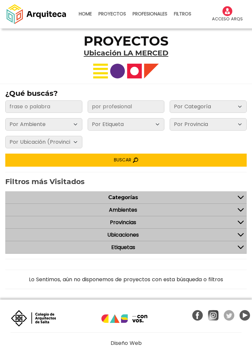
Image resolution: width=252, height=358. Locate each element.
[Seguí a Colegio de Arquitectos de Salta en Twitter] (229, 315)
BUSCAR (123, 160)
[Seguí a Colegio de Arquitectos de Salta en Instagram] (213, 315)
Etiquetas (123, 247)
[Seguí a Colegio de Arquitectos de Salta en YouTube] (245, 315)
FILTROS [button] (182, 14)
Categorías (123, 197)
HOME (85, 14)
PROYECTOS (112, 14)
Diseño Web (126, 343)
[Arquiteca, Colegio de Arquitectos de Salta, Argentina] (36, 14)
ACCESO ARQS (227, 19)
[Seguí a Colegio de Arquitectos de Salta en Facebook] (197, 315)
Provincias (123, 222)
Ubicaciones (123, 235)
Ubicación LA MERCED (126, 53)
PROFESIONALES (150, 14)
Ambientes (123, 210)
